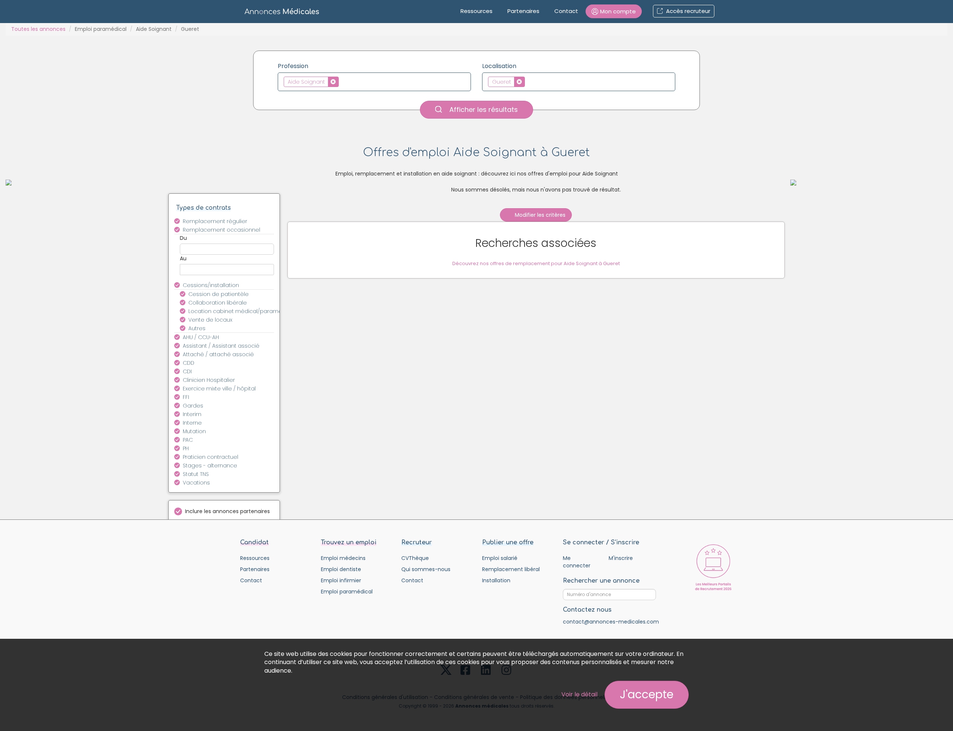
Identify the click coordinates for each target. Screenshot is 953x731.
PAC (188, 440)
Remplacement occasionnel (221, 230)
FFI (186, 397)
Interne (192, 422)
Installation (496, 580)
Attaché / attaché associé (218, 354)
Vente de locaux (210, 319)
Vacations (196, 482)
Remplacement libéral (511, 569)
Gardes (193, 405)
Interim (192, 414)
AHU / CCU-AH (201, 337)
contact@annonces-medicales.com (611, 621)
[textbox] (343, 81)
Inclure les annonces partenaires (227, 511)
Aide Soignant (154, 29)
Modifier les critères (539, 215)
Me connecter (576, 561)
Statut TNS (196, 474)
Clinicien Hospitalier (209, 380)
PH (186, 448)
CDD (188, 363)
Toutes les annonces (38, 29)
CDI (187, 371)
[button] (614, 11)
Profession (293, 66)
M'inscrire (621, 558)
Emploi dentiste (341, 569)
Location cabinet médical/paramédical (235, 311)
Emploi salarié (499, 558)
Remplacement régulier (215, 221)
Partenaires (523, 11)
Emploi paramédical (101, 29)
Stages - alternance (210, 465)
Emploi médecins (343, 558)
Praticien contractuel (210, 457)
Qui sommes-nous (425, 569)
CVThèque (415, 558)
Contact (566, 11)
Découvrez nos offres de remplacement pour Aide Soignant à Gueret (536, 263)
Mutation (194, 431)
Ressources (476, 11)
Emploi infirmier (341, 580)
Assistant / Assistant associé (221, 346)
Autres (196, 328)
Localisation (499, 66)
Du (183, 238)
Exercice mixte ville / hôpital (219, 388)
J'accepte (646, 694)
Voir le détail (579, 694)
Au (183, 258)
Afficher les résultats (482, 109)
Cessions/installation (211, 285)
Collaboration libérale (217, 302)
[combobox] (374, 82)
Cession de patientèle (218, 294)
